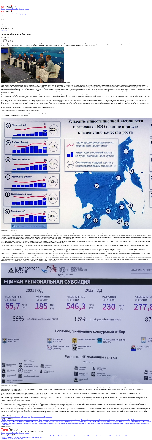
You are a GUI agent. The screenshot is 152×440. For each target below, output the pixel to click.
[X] (8, 28)
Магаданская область (72, 435)
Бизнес (14, 9)
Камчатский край (115, 435)
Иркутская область (17, 435)
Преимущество (26, 417)
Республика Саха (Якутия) (51, 435)
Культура (21, 9)
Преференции (48, 417)
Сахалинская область (94, 435)
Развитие (12, 417)
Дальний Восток (5, 417)
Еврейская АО (62, 435)
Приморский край (83, 435)
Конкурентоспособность (37, 417)
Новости (3, 9)
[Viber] (10, 28)
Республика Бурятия (6, 435)
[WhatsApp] (13, 28)
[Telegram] (6, 28)
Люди (17, 9)
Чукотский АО (124, 435)
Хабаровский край (105, 435)
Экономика (9, 9)
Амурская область (27, 435)
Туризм (27, 9)
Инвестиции (18, 417)
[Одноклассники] (4, 28)
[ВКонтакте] (2, 28)
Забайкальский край (37, 435)
